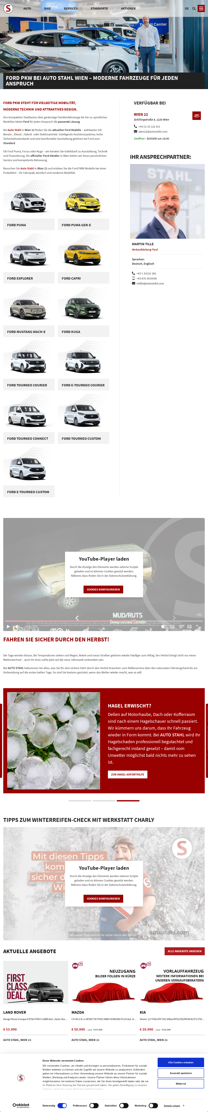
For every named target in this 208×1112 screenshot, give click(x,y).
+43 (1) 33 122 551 (149, 126)
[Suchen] (194, 8)
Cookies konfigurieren (103, 589)
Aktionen (128, 8)
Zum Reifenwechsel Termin (130, 767)
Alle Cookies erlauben (180, 1062)
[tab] (80, 801)
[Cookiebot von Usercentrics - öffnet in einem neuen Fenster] (21, 1105)
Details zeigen (172, 1105)
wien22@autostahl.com (153, 131)
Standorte (99, 8)
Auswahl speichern (181, 1073)
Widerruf (181, 1083)
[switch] (94, 1105)
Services (71, 8)
